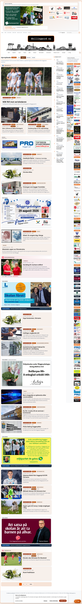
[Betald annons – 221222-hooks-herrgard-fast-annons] (77, 79)
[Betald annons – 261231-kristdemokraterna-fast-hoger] (77, 301)
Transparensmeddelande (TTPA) (10, 28)
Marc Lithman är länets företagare (60, 63)
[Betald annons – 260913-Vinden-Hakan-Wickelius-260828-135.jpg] (70, 90)
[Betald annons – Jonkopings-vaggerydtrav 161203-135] (77, 341)
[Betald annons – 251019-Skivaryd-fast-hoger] (77, 375)
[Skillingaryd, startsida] (41, 38)
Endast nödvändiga (54, 600)
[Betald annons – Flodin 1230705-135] (77, 172)
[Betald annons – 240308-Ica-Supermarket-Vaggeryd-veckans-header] (59, 8)
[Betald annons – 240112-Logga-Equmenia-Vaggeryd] (77, 191)
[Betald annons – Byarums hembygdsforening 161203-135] (77, 365)
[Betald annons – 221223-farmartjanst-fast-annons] (77, 108)
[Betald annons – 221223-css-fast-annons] (77, 87)
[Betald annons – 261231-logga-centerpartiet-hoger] (77, 293)
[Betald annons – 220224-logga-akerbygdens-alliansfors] (77, 210)
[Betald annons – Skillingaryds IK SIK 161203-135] (77, 318)
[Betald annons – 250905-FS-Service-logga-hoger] (67, 13)
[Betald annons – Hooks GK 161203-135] (77, 324)
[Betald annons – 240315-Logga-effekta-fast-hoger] (77, 111)
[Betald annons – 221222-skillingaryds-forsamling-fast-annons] (52, 12)
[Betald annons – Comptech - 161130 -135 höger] (77, 255)
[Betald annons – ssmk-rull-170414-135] (77, 338)
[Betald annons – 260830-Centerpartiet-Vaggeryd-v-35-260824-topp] (26, 16)
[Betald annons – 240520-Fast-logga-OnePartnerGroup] (74, 8)
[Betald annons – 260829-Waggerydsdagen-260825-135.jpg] (70, 80)
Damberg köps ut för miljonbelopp (60, 70)
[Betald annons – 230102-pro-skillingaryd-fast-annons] (77, 348)
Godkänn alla (63, 600)
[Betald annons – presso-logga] (77, 241)
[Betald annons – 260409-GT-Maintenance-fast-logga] (59, 13)
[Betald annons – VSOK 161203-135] (77, 310)
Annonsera (25, 32)
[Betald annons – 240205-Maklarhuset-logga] (77, 174)
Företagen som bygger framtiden (60, 90)
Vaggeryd (23, 57)
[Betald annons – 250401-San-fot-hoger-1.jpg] (77, 124)
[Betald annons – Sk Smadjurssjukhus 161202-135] (77, 98)
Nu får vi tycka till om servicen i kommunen (60, 148)
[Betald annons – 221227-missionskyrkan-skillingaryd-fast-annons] (77, 213)
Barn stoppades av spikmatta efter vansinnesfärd (60, 140)
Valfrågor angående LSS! (60, 123)
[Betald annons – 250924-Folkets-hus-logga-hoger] (77, 166)
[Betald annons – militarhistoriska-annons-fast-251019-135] (77, 371)
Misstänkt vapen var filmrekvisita (60, 103)
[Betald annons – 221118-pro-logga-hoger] (26, 144)
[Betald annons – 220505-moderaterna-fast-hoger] (77, 270)
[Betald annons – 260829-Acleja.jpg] (70, 69)
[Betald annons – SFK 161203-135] (77, 328)
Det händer (9, 32)
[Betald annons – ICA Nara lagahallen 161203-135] (77, 66)
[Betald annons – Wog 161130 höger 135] (77, 233)
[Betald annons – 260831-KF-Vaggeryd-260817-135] (70, 126)
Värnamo (29, 57)
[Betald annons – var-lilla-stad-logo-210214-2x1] (74, 13)
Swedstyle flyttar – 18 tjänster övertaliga (60, 77)
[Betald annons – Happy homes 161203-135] (77, 151)
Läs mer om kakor (19, 600)
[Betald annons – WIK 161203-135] (77, 331)
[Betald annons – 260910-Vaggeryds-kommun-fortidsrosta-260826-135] (70, 120)
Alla (19, 57)
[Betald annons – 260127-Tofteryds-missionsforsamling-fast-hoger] (77, 187)
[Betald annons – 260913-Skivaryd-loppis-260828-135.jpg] (70, 100)
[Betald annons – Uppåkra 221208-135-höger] (77, 259)
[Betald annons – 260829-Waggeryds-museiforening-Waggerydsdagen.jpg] (70, 109)
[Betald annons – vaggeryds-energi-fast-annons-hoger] (77, 400)
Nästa (31, 584)
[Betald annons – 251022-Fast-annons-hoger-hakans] (77, 90)
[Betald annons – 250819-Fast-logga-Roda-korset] (77, 155)
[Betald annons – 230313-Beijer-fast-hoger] (77, 144)
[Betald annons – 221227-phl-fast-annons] (59, 17)
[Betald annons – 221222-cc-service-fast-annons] (77, 228)
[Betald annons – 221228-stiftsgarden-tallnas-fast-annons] (52, 8)
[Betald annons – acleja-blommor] (77, 148)
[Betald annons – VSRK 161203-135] (77, 334)
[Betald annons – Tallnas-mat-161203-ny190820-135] (77, 71)
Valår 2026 (14, 32)
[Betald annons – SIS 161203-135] (77, 321)
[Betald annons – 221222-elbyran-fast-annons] (77, 120)
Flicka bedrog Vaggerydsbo (59, 155)
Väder (2, 32)
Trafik (5, 32)
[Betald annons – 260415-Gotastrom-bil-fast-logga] (67, 8)
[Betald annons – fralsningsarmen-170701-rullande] (77, 207)
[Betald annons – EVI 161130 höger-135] (77, 252)
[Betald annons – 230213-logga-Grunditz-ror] (77, 93)
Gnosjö (33, 57)
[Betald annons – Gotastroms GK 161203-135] (77, 314)
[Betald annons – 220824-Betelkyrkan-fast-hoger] (77, 216)
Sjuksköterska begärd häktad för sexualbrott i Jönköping (60, 131)
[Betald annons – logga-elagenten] (74, 18)
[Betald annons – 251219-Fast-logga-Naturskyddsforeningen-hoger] (77, 358)
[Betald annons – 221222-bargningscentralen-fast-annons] (77, 225)
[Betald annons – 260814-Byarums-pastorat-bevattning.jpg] (70, 137)
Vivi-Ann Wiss (59, 84)
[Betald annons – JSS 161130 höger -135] (77, 237)
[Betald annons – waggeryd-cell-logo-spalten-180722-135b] (77, 245)
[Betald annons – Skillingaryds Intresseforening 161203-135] (77, 378)
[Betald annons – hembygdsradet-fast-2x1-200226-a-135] (77, 361)
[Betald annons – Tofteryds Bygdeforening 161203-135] (43, 144)
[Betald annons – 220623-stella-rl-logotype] (77, 183)
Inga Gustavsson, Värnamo (60, 117)
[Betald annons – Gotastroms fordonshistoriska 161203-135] (77, 387)
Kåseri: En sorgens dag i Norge (60, 97)
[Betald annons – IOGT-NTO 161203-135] (77, 391)
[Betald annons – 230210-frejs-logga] (77, 160)
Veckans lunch (19, 32)
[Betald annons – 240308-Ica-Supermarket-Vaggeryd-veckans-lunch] (77, 75)
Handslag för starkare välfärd (59, 110)
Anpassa (45, 600)
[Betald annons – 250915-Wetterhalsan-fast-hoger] (67, 18)
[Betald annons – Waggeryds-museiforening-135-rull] (10, 144)
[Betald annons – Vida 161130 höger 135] (77, 248)
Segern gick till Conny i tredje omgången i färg (59, 161)
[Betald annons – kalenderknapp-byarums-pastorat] (52, 18)
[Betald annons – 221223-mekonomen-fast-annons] (77, 221)
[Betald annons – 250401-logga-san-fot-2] (77, 130)
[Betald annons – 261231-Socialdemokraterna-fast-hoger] (77, 278)
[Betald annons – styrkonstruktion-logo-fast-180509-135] (77, 262)
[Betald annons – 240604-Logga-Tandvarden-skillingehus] (77, 96)
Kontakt (29, 32)
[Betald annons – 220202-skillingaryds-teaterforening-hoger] (77, 383)
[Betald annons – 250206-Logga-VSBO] (77, 177)
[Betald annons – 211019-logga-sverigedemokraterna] (77, 286)
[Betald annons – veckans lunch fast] (77, 82)
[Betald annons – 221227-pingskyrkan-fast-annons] (77, 203)
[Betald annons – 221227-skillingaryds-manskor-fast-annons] (77, 368)
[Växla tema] (80, 53)
